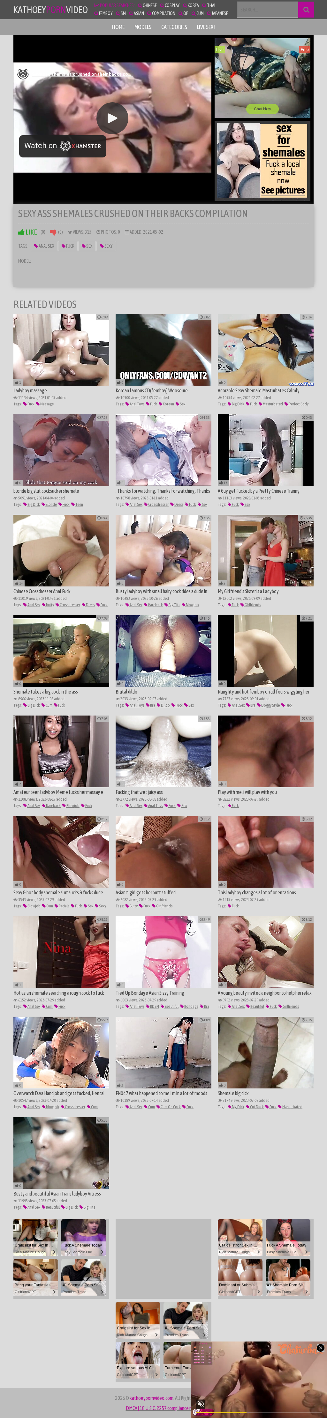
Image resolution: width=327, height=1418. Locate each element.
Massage (47, 404)
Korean (168, 404)
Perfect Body (298, 404)
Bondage (191, 1006)
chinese (149, 5)
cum (200, 13)
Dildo (165, 705)
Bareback (155, 604)
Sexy (108, 246)
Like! (32, 232)
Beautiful (171, 1006)
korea (193, 5)
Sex (89, 246)
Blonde (51, 504)
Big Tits (174, 604)
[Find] (306, 10)
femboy (105, 13)
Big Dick (237, 404)
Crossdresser (158, 504)
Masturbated (272, 404)
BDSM (154, 1006)
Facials (63, 906)
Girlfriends (252, 604)
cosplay (172, 5)
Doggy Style (270, 705)
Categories (174, 27)
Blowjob (192, 604)
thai (210, 5)
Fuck (69, 246)
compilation (163, 13)
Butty (49, 604)
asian (138, 13)
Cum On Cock (170, 1106)
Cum (48, 705)
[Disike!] (53, 232)
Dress (178, 504)
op (185, 13)
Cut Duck (256, 1106)
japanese (219, 13)
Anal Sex (46, 246)
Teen (79, 504)
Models (142, 27)
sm (123, 13)
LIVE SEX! (206, 27)
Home (118, 27)
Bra (152, 705)
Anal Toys (136, 404)
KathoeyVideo (50, 9)
